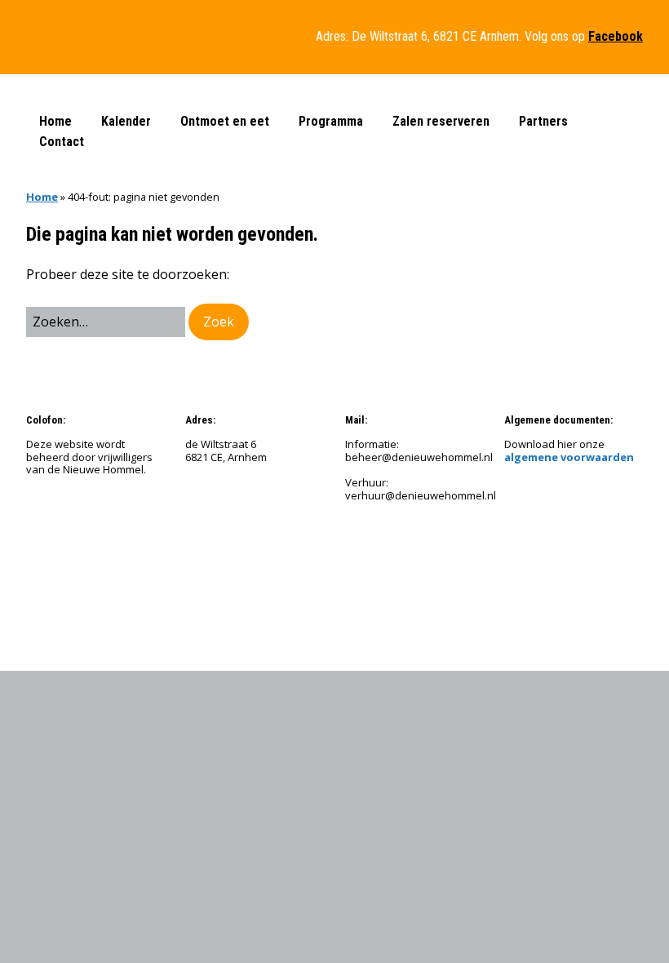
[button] (218, 322)
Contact (61, 141)
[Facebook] (359, 609)
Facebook (615, 36)
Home (55, 121)
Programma (331, 121)
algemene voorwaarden (569, 457)
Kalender (126, 121)
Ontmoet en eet (224, 121)
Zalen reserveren (441, 121)
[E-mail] (318, 609)
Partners (543, 121)
